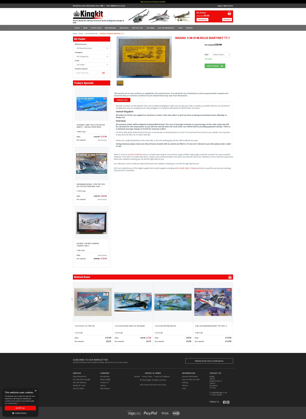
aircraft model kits (135, 154)
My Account (228, 6)
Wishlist (189, 28)
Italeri (187, 168)
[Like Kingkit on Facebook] (224, 403)
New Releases (110, 28)
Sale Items (124, 28)
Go (103, 73)
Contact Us (104, 382)
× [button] (35, 391)
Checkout (227, 20)
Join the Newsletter (166, 28)
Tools (180, 28)
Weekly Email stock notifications (209, 361)
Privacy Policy (147, 376)
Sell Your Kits (137, 28)
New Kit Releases (79, 382)
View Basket (202, 20)
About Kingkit (105, 379)
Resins (81, 34)
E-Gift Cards (96, 28)
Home (77, 28)
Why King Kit (105, 388)
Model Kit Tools (79, 385)
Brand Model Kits (79, 376)
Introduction (105, 376)
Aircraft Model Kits (91, 34)
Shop (85, 28)
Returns (185, 385)
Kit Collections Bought (81, 379)
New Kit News (78, 388)
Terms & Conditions (162, 376)
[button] (20, 413)
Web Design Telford (147, 385)
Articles (137, 376)
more (202, 168)
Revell (182, 168)
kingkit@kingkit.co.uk (219, 392)
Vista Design (161, 385)
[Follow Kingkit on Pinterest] (228, 403)
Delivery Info (122, 100)
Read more (22, 403)
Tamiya (193, 168)
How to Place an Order (191, 379)
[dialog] (20, 402)
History (103, 385)
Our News (150, 28)
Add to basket (213, 66)
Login (219, 6)
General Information (190, 376)
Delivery (185, 382)
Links (184, 388)
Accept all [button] (20, 408)
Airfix (177, 168)
